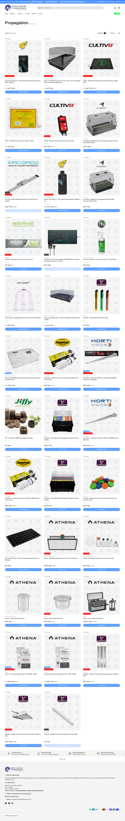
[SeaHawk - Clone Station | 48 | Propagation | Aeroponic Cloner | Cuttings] (62, 476)
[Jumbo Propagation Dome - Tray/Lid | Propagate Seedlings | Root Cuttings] (62, 295)
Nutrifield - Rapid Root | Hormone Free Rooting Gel (19, 259)
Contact (40, 13)
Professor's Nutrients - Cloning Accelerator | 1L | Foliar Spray (100, 259)
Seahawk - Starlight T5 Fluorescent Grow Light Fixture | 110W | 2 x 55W (101, 674)
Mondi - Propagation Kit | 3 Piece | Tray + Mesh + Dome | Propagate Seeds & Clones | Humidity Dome (62, 81)
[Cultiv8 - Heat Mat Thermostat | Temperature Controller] (62, 118)
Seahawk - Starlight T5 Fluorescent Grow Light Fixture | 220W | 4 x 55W (23, 735)
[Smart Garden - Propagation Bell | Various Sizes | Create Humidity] (23, 295)
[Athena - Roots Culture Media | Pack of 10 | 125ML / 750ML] (23, 652)
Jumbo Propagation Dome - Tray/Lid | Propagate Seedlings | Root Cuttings (62, 318)
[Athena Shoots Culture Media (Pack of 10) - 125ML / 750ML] (62, 652)
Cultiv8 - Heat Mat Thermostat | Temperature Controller (59, 140)
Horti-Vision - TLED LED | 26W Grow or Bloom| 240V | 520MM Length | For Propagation (99, 378)
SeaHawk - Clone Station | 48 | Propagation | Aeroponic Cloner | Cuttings (61, 499)
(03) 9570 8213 (15, 796)
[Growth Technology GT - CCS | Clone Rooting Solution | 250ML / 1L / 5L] (62, 177)
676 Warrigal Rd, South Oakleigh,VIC (21, 793)
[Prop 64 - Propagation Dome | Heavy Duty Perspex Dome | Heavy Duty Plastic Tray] (23, 355)
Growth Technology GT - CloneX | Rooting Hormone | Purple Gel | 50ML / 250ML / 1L (23, 81)
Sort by (7, 33)
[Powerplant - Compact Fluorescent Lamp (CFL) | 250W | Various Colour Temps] (23, 476)
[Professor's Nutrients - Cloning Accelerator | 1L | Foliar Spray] (101, 237)
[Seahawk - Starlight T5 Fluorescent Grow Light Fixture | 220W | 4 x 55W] (23, 712)
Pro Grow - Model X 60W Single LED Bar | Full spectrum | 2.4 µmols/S (21, 200)
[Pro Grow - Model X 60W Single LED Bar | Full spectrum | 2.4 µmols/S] (23, 177)
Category (12, 13)
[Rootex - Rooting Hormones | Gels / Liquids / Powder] (23, 118)
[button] (119, 7)
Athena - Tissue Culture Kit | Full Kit (93, 618)
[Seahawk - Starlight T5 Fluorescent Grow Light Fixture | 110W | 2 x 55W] (101, 652)
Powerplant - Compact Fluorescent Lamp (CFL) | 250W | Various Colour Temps (22, 499)
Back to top (62, 759)
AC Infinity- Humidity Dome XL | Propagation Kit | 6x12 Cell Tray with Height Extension (100, 141)
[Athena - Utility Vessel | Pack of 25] (62, 596)
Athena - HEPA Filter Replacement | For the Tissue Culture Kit (61, 558)
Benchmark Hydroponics (13, 815)
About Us (34, 13)
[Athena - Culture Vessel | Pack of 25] (23, 596)
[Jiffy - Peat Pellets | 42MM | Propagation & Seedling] (23, 416)
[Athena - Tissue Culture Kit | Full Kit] (101, 596)
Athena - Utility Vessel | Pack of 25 (53, 618)
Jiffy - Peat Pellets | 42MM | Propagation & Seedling (19, 438)
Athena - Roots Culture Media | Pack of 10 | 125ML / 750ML (21, 674)
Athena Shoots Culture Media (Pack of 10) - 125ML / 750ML (60, 674)
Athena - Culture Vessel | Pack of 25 (14, 618)
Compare (100, 33)
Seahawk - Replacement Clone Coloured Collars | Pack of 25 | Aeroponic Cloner (100, 499)
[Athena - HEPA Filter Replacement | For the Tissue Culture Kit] (62, 536)
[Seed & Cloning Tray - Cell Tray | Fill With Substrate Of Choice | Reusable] (23, 536)
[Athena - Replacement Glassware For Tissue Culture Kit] (101, 536)
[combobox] (70, 7)
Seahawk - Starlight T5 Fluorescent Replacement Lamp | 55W (60, 734)
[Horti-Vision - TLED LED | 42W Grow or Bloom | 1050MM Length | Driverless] (101, 416)
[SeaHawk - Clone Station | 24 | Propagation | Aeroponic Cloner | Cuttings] (62, 416)
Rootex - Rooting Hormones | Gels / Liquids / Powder (19, 140)
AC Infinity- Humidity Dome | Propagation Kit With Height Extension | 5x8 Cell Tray (98, 200)
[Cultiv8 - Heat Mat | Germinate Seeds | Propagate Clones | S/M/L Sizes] (101, 58)
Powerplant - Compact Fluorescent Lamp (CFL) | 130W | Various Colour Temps (61, 378)
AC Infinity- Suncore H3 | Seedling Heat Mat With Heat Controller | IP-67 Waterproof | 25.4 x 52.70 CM (62, 260)
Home (6, 13)
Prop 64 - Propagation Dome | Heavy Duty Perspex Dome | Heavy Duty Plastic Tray (23, 378)
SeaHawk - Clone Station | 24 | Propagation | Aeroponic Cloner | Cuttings (61, 438)
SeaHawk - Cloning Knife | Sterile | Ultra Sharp (95, 317)
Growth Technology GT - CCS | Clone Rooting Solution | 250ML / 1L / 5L (62, 200)
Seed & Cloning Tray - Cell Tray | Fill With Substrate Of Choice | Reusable (22, 559)
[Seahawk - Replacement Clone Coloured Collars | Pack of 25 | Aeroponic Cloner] (101, 476)
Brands (20, 13)
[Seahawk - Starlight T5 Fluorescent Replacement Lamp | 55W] (62, 712)
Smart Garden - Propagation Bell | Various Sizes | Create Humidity (23, 317)
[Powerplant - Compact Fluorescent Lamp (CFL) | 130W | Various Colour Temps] (62, 355)
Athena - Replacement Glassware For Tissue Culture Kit (98, 558)
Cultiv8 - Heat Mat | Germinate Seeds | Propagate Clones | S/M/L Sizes (100, 81)
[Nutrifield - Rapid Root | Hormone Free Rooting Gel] (23, 237)
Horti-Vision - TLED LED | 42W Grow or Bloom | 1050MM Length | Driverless (100, 438)
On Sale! (27, 13)
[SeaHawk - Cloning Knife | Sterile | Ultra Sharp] (101, 295)
